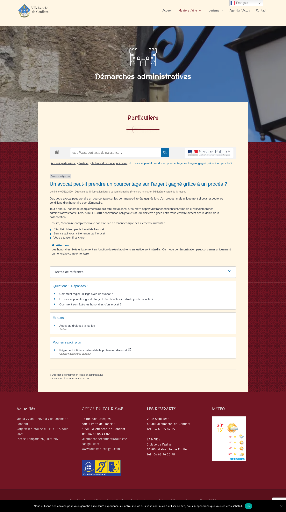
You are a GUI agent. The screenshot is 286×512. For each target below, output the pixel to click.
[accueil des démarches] (57, 151)
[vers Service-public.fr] (209, 153)
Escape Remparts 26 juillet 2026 (38, 439)
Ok (248, 506)
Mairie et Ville (188, 10)
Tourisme (213, 10)
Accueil (167, 10)
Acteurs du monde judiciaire (109, 163)
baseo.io (84, 378)
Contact (261, 10)
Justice (84, 163)
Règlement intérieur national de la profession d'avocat (93, 350)
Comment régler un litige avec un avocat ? (86, 293)
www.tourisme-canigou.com (101, 449)
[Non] (281, 506)
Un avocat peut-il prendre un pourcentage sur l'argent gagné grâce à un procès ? (181, 163)
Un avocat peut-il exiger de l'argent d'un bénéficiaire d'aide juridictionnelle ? (106, 299)
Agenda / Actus (240, 10)
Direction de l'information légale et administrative (77, 375)
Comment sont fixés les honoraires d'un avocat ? (90, 304)
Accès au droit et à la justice (77, 325)
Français (241, 2)
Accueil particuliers (63, 163)
